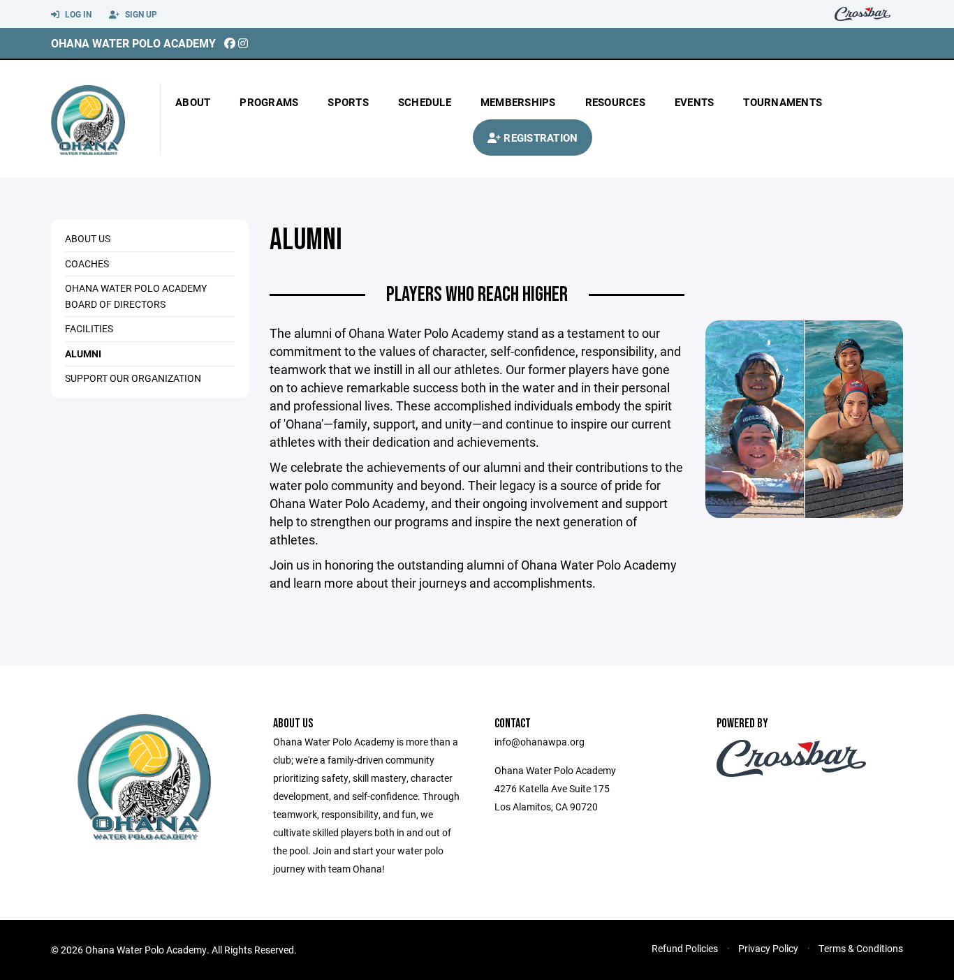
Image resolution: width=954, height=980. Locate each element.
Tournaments (782, 102)
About (192, 102)
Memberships (518, 102)
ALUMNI (83, 353)
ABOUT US (87, 238)
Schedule (424, 102)
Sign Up (140, 14)
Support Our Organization (133, 378)
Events (694, 102)
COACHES (87, 263)
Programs (269, 102)
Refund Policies (685, 948)
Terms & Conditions (861, 948)
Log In (77, 14)
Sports (348, 102)
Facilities (89, 328)
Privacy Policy (768, 948)
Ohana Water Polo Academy (133, 43)
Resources (615, 102)
